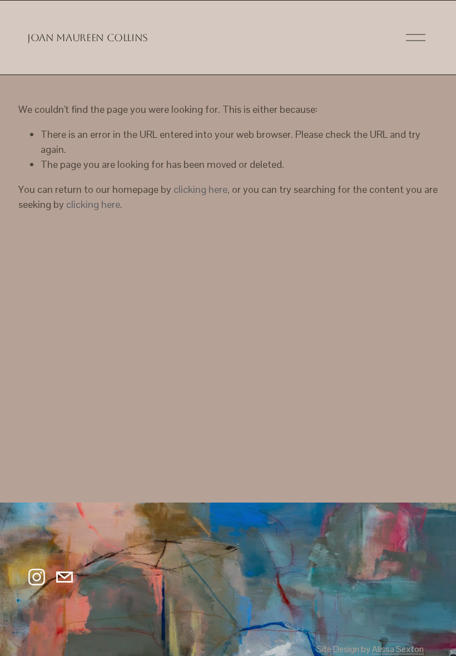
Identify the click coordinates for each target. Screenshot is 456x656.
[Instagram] (37, 577)
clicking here (200, 189)
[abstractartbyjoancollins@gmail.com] (64, 577)
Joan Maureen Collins (87, 37)
